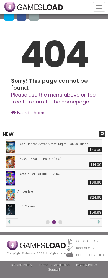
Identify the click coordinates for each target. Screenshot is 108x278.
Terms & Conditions (54, 265)
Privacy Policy (86, 265)
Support (54, 269)
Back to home (30, 113)
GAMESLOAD (33, 7)
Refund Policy (21, 265)
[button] (12, 221)
